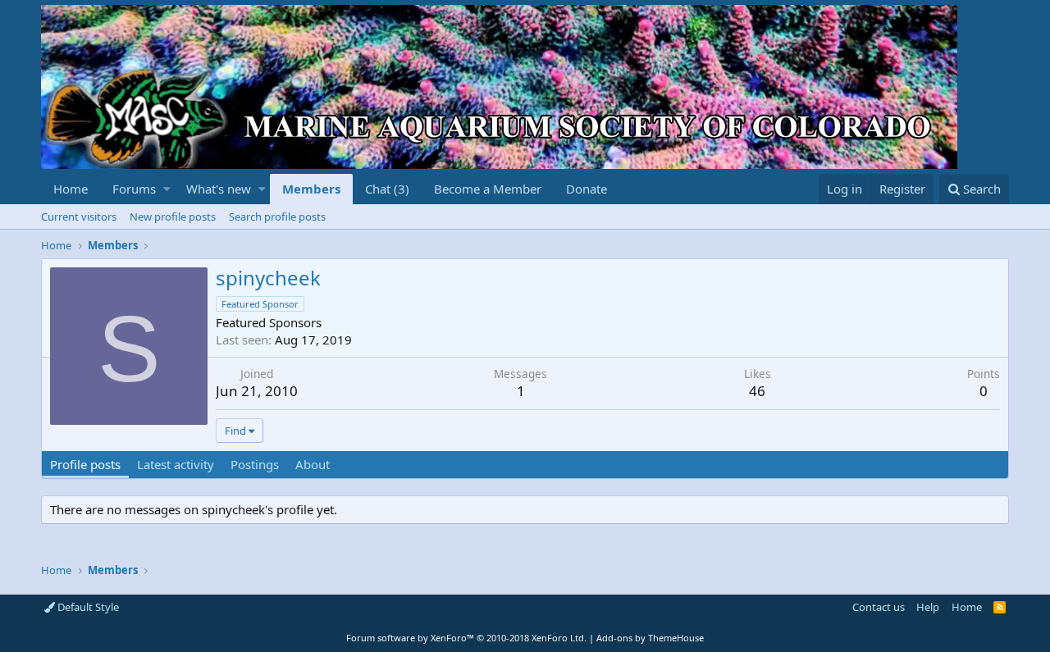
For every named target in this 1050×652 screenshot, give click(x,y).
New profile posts (173, 216)
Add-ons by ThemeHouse (650, 637)
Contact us (878, 607)
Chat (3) (387, 188)
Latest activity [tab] (175, 464)
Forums (134, 188)
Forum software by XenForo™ (466, 637)
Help (927, 607)
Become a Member (487, 188)
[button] (167, 189)
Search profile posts (277, 216)
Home (70, 188)
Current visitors (78, 216)
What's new (218, 188)
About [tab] (312, 464)
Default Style (87, 607)
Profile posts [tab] (85, 464)
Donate (586, 188)
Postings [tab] (255, 464)
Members (311, 188)
